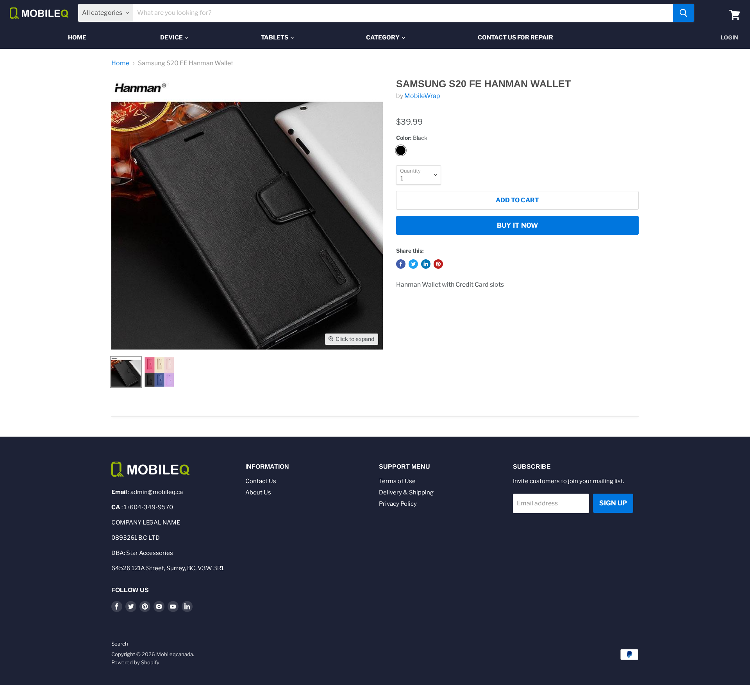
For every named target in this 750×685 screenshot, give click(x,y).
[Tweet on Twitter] (413, 264)
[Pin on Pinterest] (438, 264)
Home (77, 37)
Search (119, 643)
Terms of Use (397, 481)
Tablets (275, 37)
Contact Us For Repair (515, 37)
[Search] (683, 13)
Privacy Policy (398, 503)
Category (383, 37)
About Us (258, 492)
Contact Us (260, 481)
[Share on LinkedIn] (425, 264)
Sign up (613, 503)
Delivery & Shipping (406, 492)
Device (172, 37)
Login (729, 37)
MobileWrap (422, 96)
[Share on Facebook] (400, 264)
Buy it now (517, 225)
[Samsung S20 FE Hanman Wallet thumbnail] (126, 372)
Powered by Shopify (135, 662)
